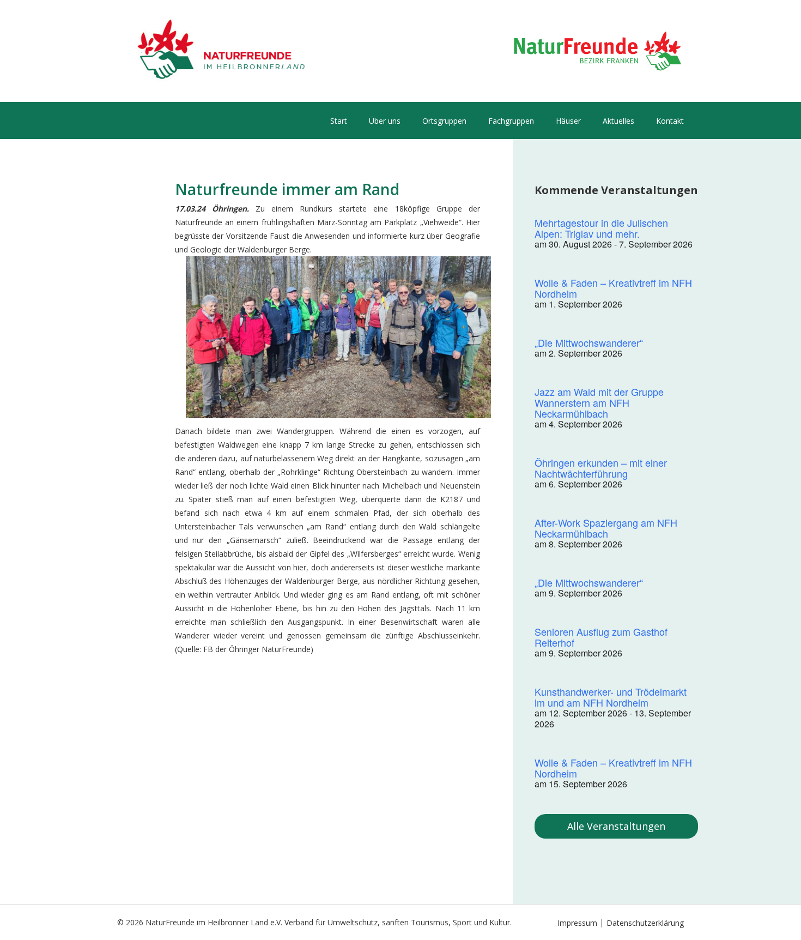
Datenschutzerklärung (645, 923)
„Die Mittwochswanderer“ (589, 342)
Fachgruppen (511, 121)
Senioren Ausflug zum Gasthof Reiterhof (601, 637)
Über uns (384, 121)
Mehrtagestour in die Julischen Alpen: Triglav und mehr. (601, 228)
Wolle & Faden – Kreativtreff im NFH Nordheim (613, 288)
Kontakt (670, 121)
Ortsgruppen (444, 121)
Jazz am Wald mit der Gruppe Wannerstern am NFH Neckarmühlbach (599, 402)
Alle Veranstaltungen (616, 826)
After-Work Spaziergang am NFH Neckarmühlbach (606, 528)
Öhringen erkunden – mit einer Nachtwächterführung (601, 468)
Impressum (577, 923)
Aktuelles (618, 121)
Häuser (568, 121)
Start (338, 121)
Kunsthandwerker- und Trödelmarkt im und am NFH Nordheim (611, 697)
